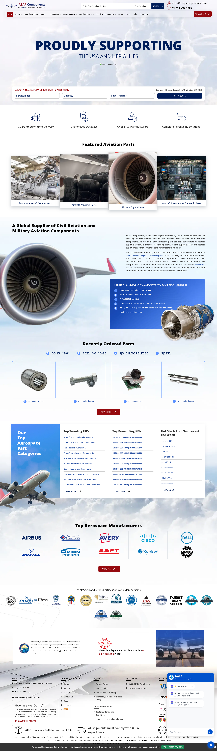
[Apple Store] (161, 719)
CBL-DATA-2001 (168, 478)
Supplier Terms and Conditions (109, 719)
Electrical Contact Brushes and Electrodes (82, 485)
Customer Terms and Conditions (105, 713)
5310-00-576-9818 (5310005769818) (127, 469)
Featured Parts (124, 14)
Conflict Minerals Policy (106, 692)
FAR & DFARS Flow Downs (139, 684)
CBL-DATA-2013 (168, 446)
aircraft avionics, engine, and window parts (144, 255)
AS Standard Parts (135, 401)
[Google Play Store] (165, 719)
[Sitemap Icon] (66, 709)
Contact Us (144, 14)
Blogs (66, 701)
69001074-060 (167, 483)
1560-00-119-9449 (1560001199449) (127, 453)
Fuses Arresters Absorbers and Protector (81, 474)
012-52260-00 (167, 472)
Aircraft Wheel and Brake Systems (78, 437)
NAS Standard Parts (185, 401)
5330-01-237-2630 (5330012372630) (127, 474)
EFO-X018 (165, 451)
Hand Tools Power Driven (75, 448)
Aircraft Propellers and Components (79, 442)
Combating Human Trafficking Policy (109, 698)
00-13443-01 (61, 353)
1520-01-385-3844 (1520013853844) (127, 437)
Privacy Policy (102, 684)
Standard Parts (85, 14)
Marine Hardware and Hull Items (78, 463)
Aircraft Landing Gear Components (79, 453)
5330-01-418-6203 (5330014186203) (127, 442)
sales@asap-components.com (27, 697)
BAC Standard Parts (36, 401)
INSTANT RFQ (200, 14)
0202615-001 (166, 441)
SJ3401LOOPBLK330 (134, 353)
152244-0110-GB (94, 353)
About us (18, 14)
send (210, 732)
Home (10, 14)
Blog (136, 14)
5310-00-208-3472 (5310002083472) (127, 463)
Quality (67, 692)
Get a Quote (180, 96)
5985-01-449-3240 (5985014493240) (127, 485)
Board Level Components (35, 14)
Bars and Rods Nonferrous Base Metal (80, 479)
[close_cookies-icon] (215, 747)
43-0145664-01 (167, 457)
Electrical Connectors (104, 14)
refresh (210, 677)
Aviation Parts (69, 14)
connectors (199, 264)
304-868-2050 (20, 691)
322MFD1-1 (166, 462)
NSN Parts (54, 14)
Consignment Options (138, 688)
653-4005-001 (167, 467)
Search (156, 6)
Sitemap (67, 705)
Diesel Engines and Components (78, 469)
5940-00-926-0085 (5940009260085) (127, 479)
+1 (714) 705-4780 (22, 687)
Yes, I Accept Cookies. (173, 747)
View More (23, 176)
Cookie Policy (102, 688)
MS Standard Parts (86, 401)
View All (106, 569)
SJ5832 (166, 353)
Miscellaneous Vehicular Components (80, 458)
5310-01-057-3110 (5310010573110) (127, 458)
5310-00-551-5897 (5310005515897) (127, 448)
